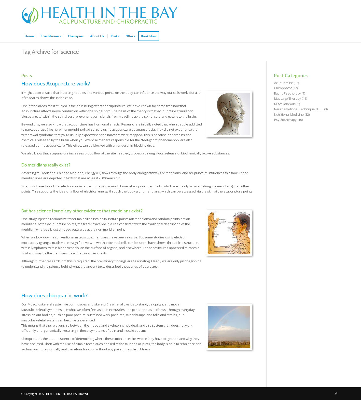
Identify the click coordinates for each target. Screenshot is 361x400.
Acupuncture (283, 83)
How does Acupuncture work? (55, 83)
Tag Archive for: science (50, 51)
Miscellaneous (285, 104)
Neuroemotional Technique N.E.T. (298, 109)
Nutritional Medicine (289, 114)
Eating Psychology (287, 93)
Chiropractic (283, 88)
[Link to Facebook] (336, 393)
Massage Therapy (287, 98)
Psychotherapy (285, 119)
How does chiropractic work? (54, 295)
